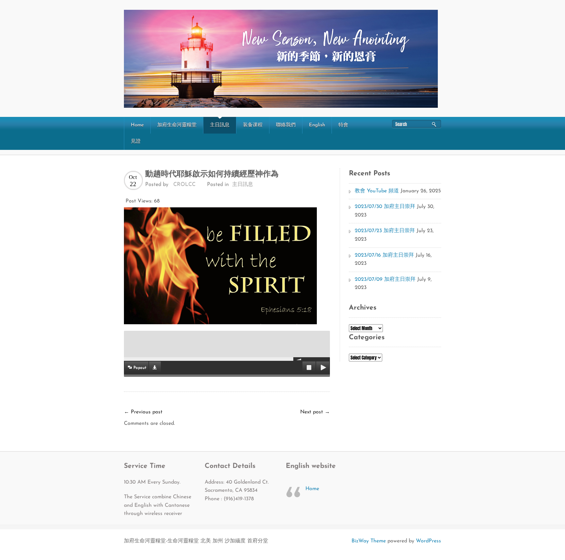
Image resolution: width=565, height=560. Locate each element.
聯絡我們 (286, 125)
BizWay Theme (368, 541)
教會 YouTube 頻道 (377, 191)
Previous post (143, 412)
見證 (136, 141)
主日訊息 (220, 125)
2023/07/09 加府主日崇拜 (385, 279)
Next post (315, 412)
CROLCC (184, 184)
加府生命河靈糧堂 (177, 125)
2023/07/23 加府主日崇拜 (385, 230)
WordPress (428, 541)
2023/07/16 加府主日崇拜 (384, 255)
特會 (343, 125)
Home (137, 125)
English (317, 125)
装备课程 (253, 125)
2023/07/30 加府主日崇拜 (385, 206)
